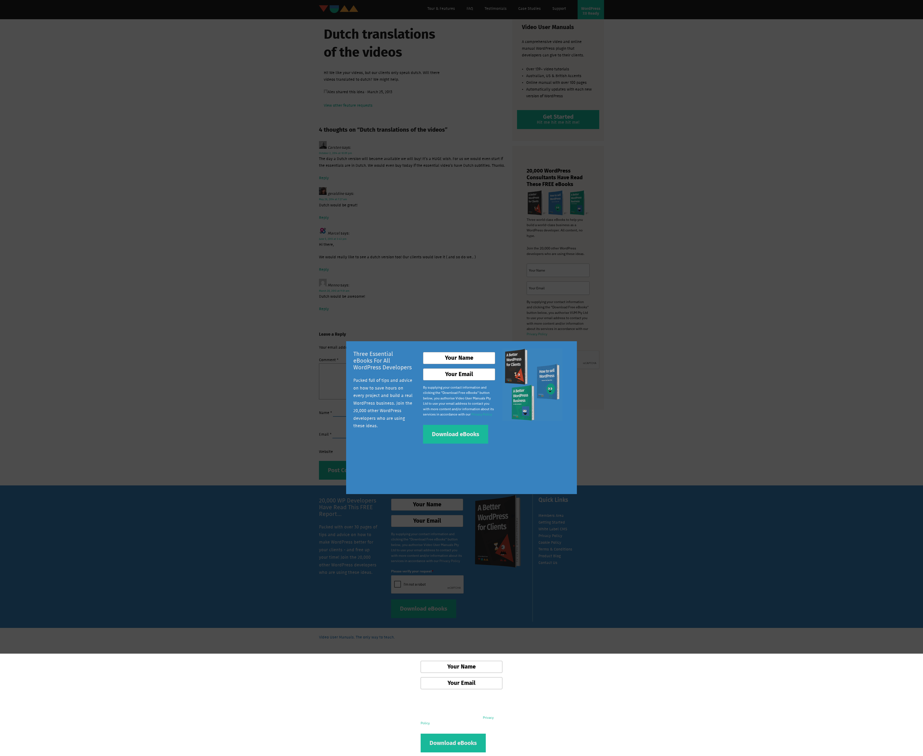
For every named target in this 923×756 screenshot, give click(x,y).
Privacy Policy (481, 414)
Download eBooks (455, 434)
